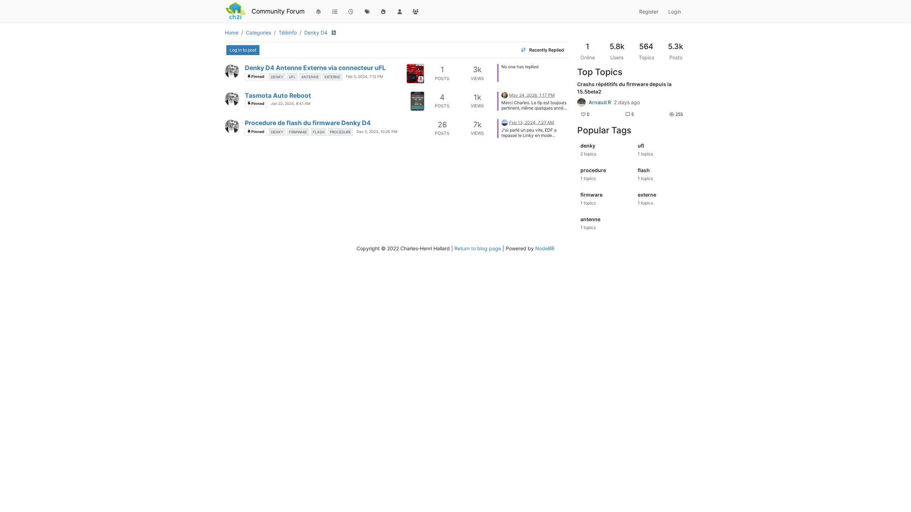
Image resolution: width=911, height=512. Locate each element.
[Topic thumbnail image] (417, 101)
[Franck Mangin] (504, 122)
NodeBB (544, 248)
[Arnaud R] (581, 102)
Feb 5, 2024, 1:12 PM (364, 76)
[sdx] (504, 95)
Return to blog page (477, 248)
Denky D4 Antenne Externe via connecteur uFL (315, 67)
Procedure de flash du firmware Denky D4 (308, 123)
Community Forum (278, 11)
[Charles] (232, 71)
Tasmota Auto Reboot (278, 95)
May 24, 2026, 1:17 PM (532, 95)
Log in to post (243, 50)
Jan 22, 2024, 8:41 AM (290, 103)
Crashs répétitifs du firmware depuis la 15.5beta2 (624, 88)
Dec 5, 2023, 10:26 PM (377, 131)
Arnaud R (600, 102)
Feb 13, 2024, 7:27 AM (531, 122)
